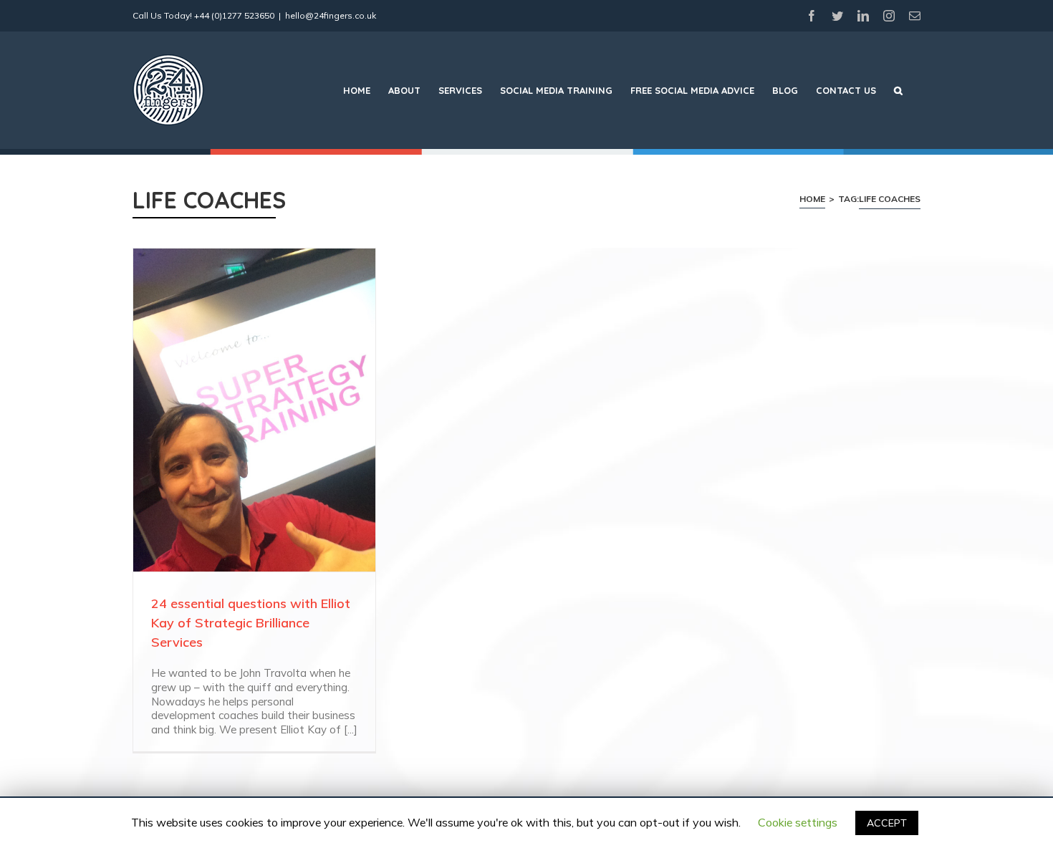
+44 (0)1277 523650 (234, 15)
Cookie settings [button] (797, 822)
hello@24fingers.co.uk (330, 15)
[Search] (898, 90)
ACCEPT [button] (887, 822)
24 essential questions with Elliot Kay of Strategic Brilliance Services (250, 622)
